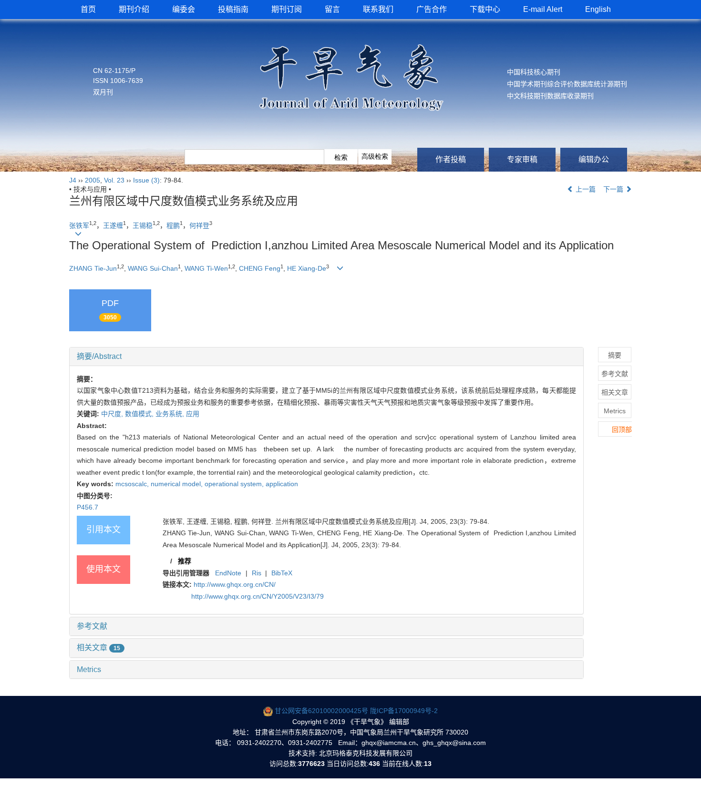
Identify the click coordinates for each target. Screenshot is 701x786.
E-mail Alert (542, 9)
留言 (332, 9)
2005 (92, 180)
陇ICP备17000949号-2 (404, 711)
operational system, (235, 484)
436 (374, 763)
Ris (256, 573)
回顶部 (622, 429)
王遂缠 (113, 225)
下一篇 (614, 189)
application (282, 484)
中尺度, (113, 414)
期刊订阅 (286, 9)
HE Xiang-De (306, 268)
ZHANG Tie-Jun (93, 268)
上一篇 (585, 189)
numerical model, (178, 484)
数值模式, (140, 414)
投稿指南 (233, 9)
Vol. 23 (114, 180)
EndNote (228, 573)
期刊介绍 (134, 9)
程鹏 (173, 225)
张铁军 (79, 225)
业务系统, (170, 414)
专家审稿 (522, 159)
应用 (192, 414)
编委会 (183, 9)
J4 (72, 180)
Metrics (89, 669)
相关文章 (98, 647)
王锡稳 (143, 225)
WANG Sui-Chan (153, 268)
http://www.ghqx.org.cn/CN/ (235, 584)
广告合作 (431, 9)
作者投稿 (450, 159)
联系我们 (378, 9)
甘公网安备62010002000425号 (321, 711)
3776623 (311, 763)
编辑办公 (593, 159)
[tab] (326, 356)
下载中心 (485, 9)
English (598, 9)
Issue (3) (146, 180)
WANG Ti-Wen (206, 268)
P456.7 (87, 507)
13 (428, 763)
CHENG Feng (259, 268)
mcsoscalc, (133, 484)
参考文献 (92, 626)
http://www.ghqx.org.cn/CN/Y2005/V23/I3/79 (257, 596)
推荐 (184, 561)
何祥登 (199, 225)
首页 (88, 9)
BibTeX (281, 573)
